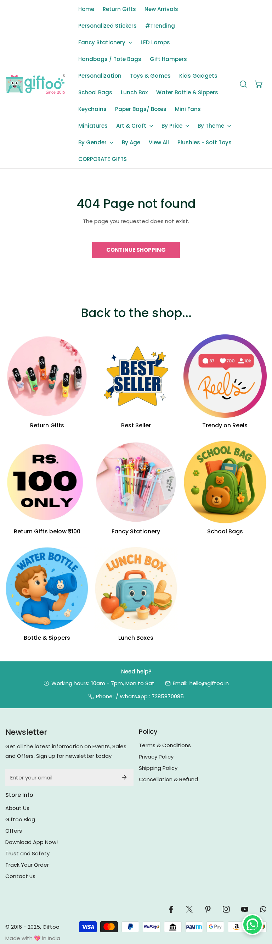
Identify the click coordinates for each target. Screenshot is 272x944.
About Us (17, 808)
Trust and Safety (27, 853)
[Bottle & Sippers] (47, 588)
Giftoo (51, 927)
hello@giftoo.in (209, 683)
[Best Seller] (135, 376)
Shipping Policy (158, 768)
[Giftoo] (35, 84)
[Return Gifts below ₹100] (47, 482)
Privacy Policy (156, 756)
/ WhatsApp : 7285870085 (150, 696)
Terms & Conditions (165, 745)
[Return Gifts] (47, 376)
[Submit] (124, 777)
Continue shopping (136, 250)
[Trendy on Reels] (225, 376)
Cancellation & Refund (168, 779)
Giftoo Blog (20, 819)
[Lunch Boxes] (135, 588)
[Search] (243, 84)
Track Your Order (27, 864)
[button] (105, 42)
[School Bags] (225, 482)
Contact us (20, 876)
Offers (13, 830)
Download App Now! (31, 842)
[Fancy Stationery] (135, 482)
